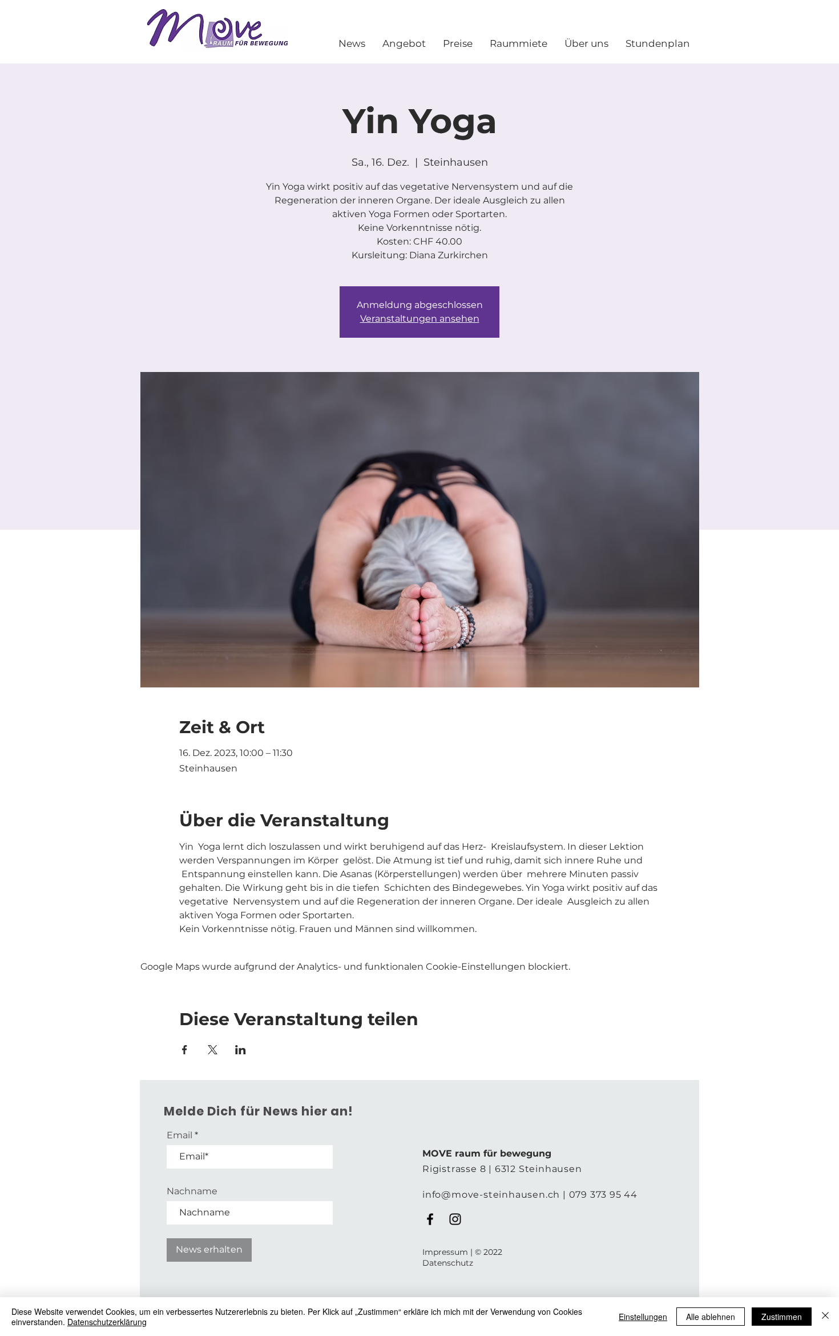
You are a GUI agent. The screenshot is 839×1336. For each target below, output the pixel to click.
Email (179, 1135)
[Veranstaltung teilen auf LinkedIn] (240, 1049)
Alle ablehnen (710, 1316)
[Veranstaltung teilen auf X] (212, 1049)
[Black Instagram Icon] (455, 1219)
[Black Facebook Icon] (430, 1219)
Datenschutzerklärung (107, 1321)
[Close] (825, 1316)
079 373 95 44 (603, 1194)
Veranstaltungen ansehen (419, 318)
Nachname (192, 1191)
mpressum (446, 1252)
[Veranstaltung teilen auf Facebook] (184, 1049)
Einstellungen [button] (643, 1316)
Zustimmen (781, 1316)
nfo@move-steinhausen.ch (492, 1194)
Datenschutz (447, 1263)
